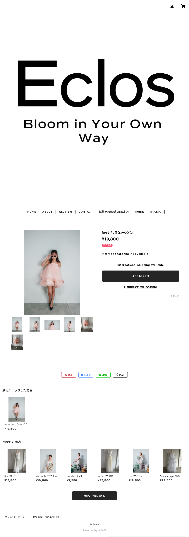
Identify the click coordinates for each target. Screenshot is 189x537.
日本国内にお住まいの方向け (140, 287)
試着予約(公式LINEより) (114, 211)
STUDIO (155, 211)
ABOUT (47, 211)
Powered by (90, 530)
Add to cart (140, 276)
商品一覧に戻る (94, 496)
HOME (31, 211)
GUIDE (139, 211)
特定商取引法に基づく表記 (47, 517)
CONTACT (85, 211)
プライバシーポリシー (16, 517)
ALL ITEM (65, 211)
